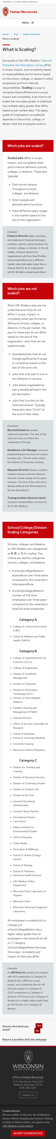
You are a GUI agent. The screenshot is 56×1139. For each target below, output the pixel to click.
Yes (39, 1025)
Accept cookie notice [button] (28, 1133)
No (37, 1030)
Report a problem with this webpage (24, 1039)
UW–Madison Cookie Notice (17, 1126)
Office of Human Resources (28, 1077)
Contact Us (28, 1095)
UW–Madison (19, 2)
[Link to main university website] (28, 1071)
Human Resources (23, 12)
